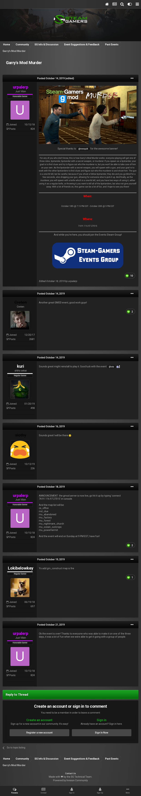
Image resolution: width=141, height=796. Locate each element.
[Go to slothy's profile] (19, 449)
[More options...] (132, 78)
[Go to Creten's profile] (19, 320)
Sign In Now (101, 732)
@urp (111, 366)
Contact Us (70, 773)
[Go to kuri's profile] (19, 389)
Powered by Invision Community (70, 780)
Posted (51, 78)
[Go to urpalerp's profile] (19, 110)
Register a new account (39, 732)
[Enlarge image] (88, 114)
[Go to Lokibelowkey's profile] (19, 587)
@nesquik (83, 148)
